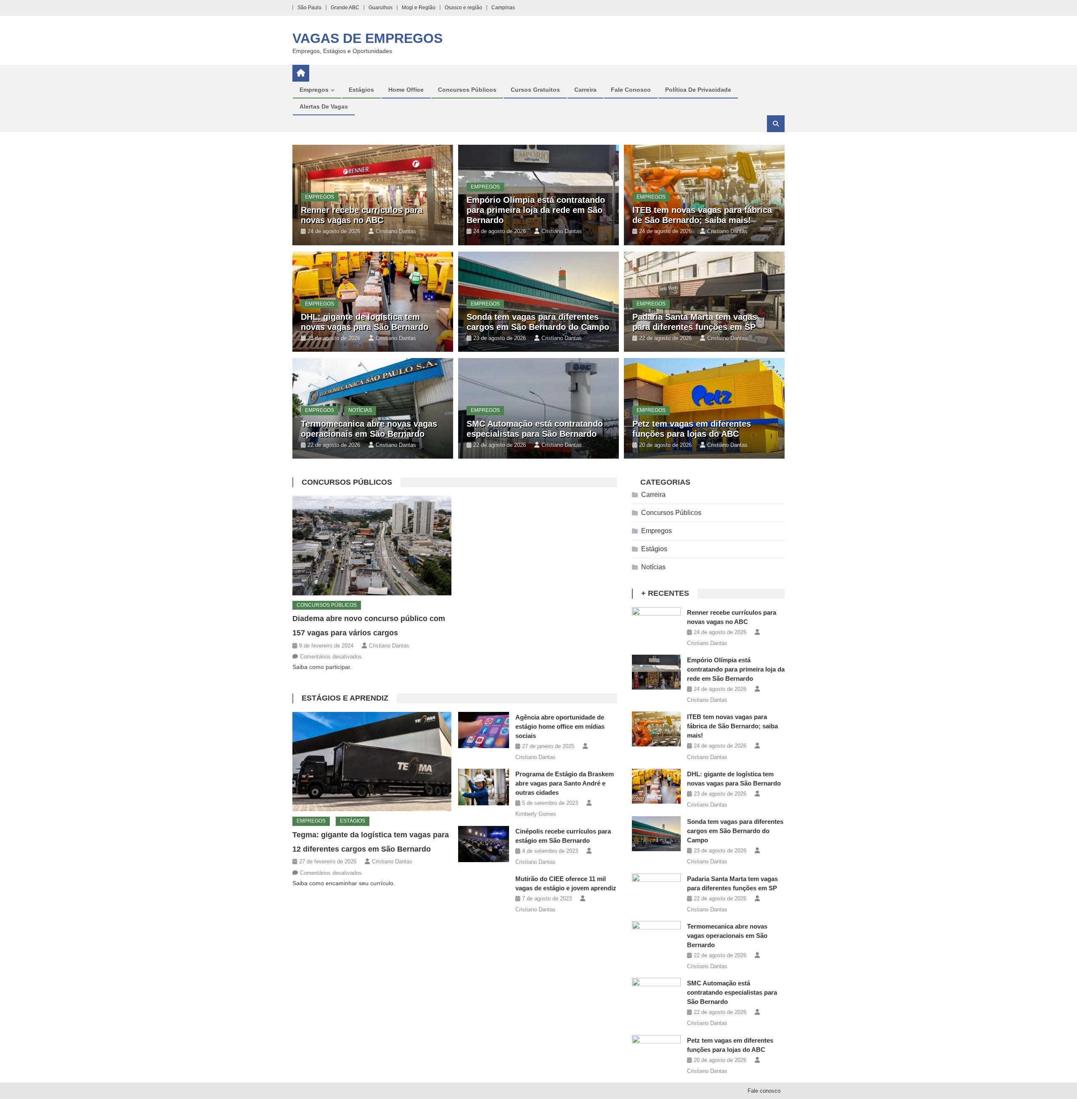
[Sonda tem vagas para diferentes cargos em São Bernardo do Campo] (656, 833)
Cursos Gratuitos (535, 89)
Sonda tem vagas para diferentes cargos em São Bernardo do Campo (735, 831)
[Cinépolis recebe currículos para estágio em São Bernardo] (483, 844)
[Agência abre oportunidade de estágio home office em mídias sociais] (483, 730)
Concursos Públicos (467, 89)
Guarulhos (381, 8)
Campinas (503, 8)
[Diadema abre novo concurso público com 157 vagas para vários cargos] (371, 545)
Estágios (361, 89)
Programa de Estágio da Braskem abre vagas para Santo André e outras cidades (564, 783)
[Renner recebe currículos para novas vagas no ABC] (656, 624)
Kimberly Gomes (535, 814)
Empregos (314, 89)
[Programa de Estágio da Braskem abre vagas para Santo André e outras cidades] (483, 787)
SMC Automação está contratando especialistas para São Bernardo (732, 992)
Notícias (360, 410)
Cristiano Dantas (396, 231)
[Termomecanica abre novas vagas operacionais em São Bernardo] (656, 938)
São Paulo (309, 8)
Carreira (585, 89)
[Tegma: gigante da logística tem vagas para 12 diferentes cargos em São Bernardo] (371, 761)
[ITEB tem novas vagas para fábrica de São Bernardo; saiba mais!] (656, 728)
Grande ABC (345, 8)
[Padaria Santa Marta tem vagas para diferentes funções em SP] (656, 890)
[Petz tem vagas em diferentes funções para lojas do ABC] (656, 1052)
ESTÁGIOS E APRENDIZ (345, 698)
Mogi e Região (418, 8)
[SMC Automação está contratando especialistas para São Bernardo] (656, 995)
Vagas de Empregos (367, 38)
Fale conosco (631, 89)
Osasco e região (463, 8)
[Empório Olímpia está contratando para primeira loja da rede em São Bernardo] (656, 672)
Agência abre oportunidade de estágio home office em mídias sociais (560, 726)
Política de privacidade (698, 89)
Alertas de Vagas (324, 106)
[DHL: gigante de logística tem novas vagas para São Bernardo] (656, 786)
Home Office (406, 89)
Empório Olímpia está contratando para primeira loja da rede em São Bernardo (536, 210)
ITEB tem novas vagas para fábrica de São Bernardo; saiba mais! (732, 726)
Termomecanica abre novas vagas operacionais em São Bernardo (727, 935)
